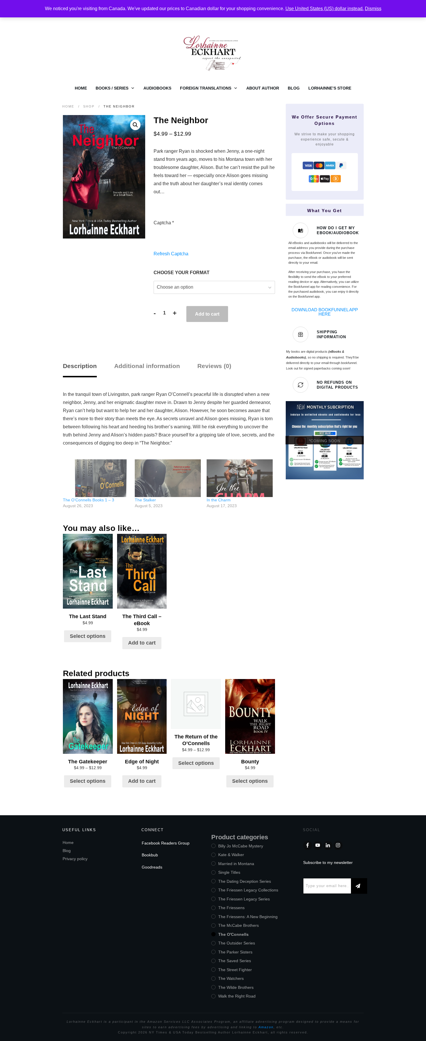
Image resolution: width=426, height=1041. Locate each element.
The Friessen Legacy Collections (248, 890)
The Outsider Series (236, 943)
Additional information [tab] (147, 366)
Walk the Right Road (237, 996)
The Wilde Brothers (236, 987)
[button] (135, 125)
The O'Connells (233, 934)
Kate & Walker (231, 854)
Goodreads (152, 867)
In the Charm (219, 500)
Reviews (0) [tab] (214, 366)
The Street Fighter (235, 969)
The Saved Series (234, 960)
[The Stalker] (168, 478)
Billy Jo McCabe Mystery (240, 846)
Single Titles (229, 872)
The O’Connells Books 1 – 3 (88, 500)
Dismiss (373, 8)
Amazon (266, 1027)
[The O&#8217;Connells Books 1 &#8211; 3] (96, 478)
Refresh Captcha (171, 253)
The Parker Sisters (235, 952)
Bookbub (150, 855)
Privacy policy (75, 858)
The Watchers (231, 978)
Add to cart (207, 314)
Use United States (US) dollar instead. (324, 8)
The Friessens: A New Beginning (248, 916)
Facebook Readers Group (166, 843)
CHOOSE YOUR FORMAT (182, 272)
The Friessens (231, 907)
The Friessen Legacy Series (244, 899)
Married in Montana (236, 863)
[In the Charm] (240, 478)
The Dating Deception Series (244, 881)
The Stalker (145, 500)
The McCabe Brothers (238, 925)
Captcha (164, 222)
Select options (87, 636)
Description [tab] (80, 366)
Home (68, 842)
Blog (67, 850)
